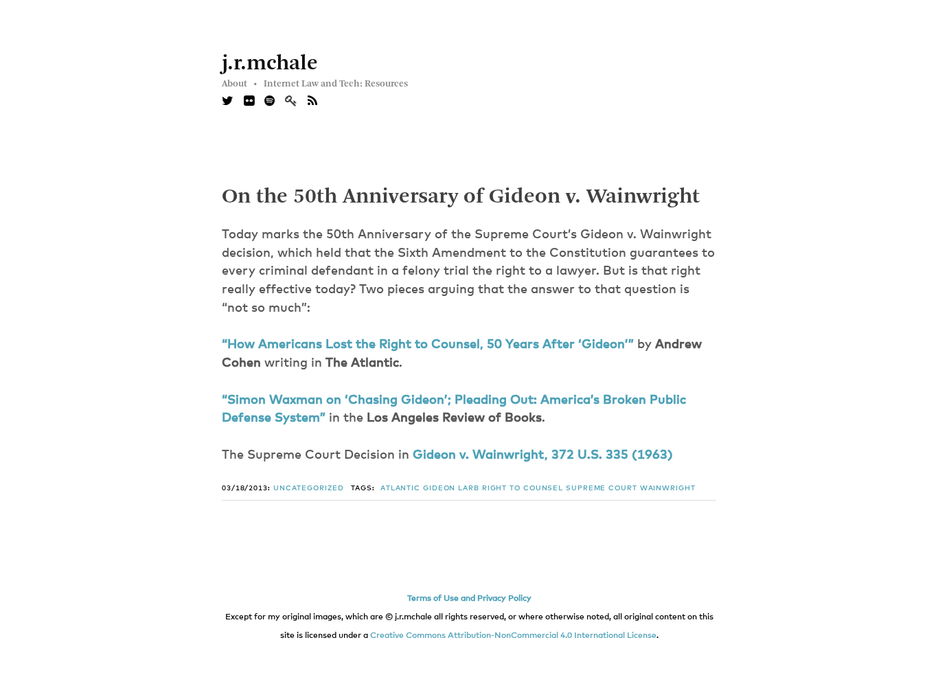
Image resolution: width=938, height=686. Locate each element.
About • (239, 84)
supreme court (601, 488)
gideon (439, 488)
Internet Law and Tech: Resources (336, 84)
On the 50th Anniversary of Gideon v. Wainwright (461, 197)
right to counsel (522, 488)
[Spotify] (269, 101)
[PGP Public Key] (296, 101)
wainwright (668, 488)
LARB (468, 488)
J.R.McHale (270, 64)
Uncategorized (308, 488)
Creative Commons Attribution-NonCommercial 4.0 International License (513, 636)
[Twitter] (227, 101)
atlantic (400, 488)
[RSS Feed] (312, 101)
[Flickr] (249, 101)
